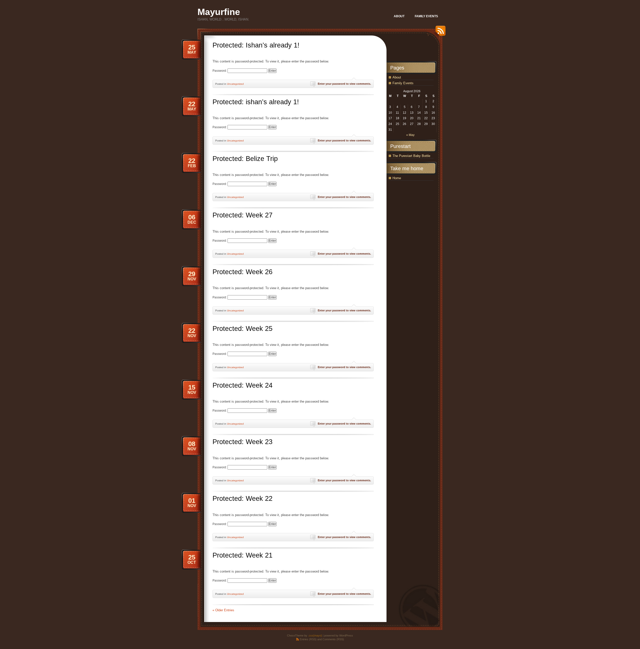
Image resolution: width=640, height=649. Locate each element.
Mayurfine (219, 12)
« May (410, 135)
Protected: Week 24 (242, 385)
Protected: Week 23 (242, 442)
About (396, 77)
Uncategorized (235, 83)
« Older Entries (223, 610)
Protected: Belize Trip (245, 158)
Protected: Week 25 (242, 328)
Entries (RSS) (308, 639)
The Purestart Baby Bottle (411, 156)
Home (396, 178)
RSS (439, 32)
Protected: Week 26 (242, 272)
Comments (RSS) (333, 639)
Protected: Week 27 (242, 215)
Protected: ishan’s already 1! (255, 102)
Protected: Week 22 (242, 498)
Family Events (403, 83)
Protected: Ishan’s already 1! (256, 45)
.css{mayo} (315, 635)
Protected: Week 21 (242, 555)
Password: (220, 70)
